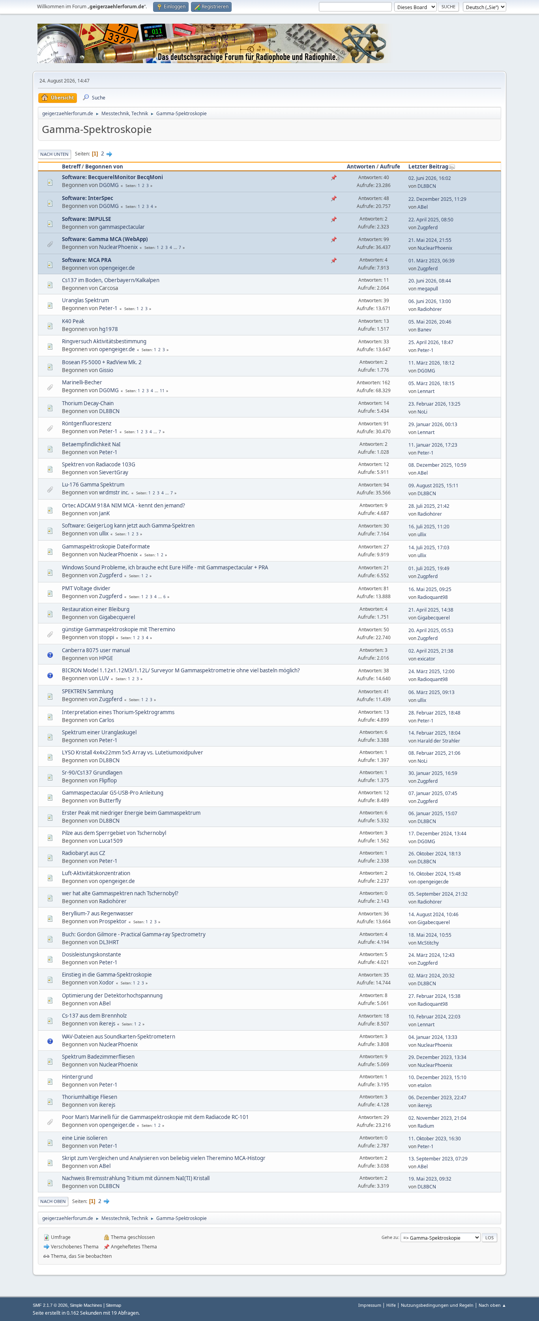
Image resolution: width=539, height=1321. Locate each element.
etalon (424, 1085)
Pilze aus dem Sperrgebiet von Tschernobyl (114, 832)
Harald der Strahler (438, 740)
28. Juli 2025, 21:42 (428, 506)
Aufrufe (390, 166)
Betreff (71, 166)
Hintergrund (77, 1076)
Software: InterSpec (87, 198)
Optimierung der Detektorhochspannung (112, 995)
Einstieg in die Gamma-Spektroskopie (107, 974)
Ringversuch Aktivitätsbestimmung (104, 341)
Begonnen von (104, 166)
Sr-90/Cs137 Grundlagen (92, 772)
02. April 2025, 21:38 (430, 650)
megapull (427, 288)
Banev (424, 329)
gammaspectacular (122, 226)
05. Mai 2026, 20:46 (429, 321)
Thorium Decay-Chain (88, 403)
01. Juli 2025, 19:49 (428, 568)
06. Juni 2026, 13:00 (429, 301)
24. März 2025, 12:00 (431, 671)
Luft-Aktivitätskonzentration (96, 873)
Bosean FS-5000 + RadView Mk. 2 (102, 362)
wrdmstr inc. (114, 492)
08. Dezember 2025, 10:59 (437, 465)
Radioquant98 (432, 597)
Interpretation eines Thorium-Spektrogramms (118, 712)
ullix (104, 533)
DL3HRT (109, 942)
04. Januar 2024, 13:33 (432, 1037)
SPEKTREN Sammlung (87, 691)
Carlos (106, 720)
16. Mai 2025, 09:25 (429, 589)
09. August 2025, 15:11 (433, 485)
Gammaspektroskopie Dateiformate (106, 546)
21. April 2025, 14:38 (430, 609)
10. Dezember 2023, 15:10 (437, 1077)
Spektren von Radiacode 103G (98, 464)
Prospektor (113, 921)
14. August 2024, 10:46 (433, 914)
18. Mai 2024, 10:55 (429, 935)
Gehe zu (390, 1237)
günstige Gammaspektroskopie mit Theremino (118, 629)
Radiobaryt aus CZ (83, 853)
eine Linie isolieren (84, 1137)
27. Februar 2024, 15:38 (434, 996)
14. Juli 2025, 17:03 (428, 547)
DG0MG (109, 185)
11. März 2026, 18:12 (431, 362)
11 (162, 390)
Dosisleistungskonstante (91, 954)
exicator (426, 658)
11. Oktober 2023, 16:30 (434, 1138)
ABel (422, 207)
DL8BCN (426, 186)
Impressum (369, 1305)
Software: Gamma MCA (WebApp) (105, 239)
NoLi (422, 411)
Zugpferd (427, 227)
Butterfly (110, 800)
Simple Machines (86, 1305)
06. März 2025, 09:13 (431, 692)
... (176, 247)
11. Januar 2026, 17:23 (432, 445)
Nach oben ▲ (492, 1305)
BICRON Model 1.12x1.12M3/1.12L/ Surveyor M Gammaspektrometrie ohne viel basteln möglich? (181, 670)
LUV (104, 678)
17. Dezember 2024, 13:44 (437, 833)
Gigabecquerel (117, 617)
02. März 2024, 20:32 (431, 975)
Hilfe (391, 1305)
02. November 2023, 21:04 (437, 1118)
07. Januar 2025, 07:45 (432, 793)
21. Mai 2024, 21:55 (429, 240)
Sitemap (113, 1305)
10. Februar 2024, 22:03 (434, 1016)
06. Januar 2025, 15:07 (432, 813)
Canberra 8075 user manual (96, 650)
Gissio (106, 370)
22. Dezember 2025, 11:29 (437, 199)
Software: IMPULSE (86, 219)
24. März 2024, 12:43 (431, 955)
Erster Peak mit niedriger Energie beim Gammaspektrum (131, 812)
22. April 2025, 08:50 (430, 219)
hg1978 (108, 329)
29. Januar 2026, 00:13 (432, 424)
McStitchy (428, 942)
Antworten (361, 166)
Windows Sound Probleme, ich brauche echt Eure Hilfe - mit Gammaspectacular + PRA (165, 567)
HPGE (106, 658)
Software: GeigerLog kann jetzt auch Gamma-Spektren (128, 525)
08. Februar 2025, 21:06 (434, 753)
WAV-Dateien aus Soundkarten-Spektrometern (118, 1036)
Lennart (425, 391)
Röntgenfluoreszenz (86, 423)
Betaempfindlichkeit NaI (91, 444)
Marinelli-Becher (82, 382)
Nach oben (53, 1201)
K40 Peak (73, 321)
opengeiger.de (117, 267)
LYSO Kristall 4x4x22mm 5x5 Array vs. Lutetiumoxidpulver (132, 752)
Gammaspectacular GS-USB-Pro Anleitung (112, 792)
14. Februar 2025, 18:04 (434, 733)
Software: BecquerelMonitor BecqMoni (112, 177)
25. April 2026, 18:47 (430, 342)
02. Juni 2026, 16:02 (429, 178)
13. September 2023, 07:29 (438, 1158)
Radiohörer (429, 309)
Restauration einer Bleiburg (95, 609)
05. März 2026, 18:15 (431, 383)
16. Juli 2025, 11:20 (428, 526)
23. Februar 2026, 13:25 (434, 403)
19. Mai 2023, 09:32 (429, 1178)
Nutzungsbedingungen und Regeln (437, 1305)
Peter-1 (108, 308)
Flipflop (108, 780)
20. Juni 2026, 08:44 (429, 280)
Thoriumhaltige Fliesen (89, 1096)
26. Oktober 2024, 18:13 (434, 853)
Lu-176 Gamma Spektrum (93, 484)
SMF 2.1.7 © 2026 (50, 1305)
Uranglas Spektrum (85, 300)
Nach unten (54, 154)
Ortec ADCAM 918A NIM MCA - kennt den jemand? (123, 505)
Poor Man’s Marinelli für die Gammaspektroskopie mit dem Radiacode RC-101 (155, 1117)
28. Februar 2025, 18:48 (434, 712)
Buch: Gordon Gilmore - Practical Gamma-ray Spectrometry (134, 934)
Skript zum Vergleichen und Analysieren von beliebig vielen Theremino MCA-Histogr (164, 1158)
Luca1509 (111, 840)
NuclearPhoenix (118, 247)
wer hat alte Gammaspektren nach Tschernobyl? (120, 893)
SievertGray (113, 472)
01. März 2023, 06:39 (431, 260)
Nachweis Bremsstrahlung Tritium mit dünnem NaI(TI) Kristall (136, 1178)
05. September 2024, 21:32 (438, 894)
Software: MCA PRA (86, 260)
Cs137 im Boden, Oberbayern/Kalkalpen (110, 280)
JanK (104, 513)
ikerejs (107, 1023)
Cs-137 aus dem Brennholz (94, 1015)
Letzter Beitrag (428, 166)
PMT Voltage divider (86, 588)
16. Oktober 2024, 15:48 (434, 873)
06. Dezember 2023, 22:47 (437, 1097)
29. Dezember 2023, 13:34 (437, 1057)
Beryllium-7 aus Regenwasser (97, 913)
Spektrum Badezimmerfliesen (98, 1056)
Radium (425, 1126)
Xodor (106, 982)
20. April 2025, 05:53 (430, 630)
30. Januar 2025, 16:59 (432, 773)
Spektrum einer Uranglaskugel (99, 732)
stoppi (106, 637)
